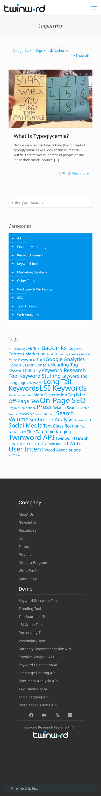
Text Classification (61, 426)
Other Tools (26, 280)
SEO (20, 297)
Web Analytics (28, 314)
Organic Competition (22, 408)
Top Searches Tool (34, 617)
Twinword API (31, 437)
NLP (80, 394)
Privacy (25, 555)
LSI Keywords (63, 388)
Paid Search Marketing (34, 289)
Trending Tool (30, 609)
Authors (60, 50)
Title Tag (35, 431)
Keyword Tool (27, 263)
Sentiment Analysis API (38, 681)
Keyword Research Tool (38, 601)
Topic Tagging (57, 431)
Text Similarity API (34, 689)
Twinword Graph (72, 438)
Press (44, 407)
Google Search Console (29, 365)
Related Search (66, 407)
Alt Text (34, 348)
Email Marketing (57, 354)
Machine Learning (21, 395)
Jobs (22, 539)
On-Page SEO (63, 400)
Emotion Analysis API (36, 657)
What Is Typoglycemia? (41, 135)
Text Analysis (27, 306)
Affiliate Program (33, 563)
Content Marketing (32, 246)
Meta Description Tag (54, 395)
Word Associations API (38, 705)
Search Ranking (45, 414)
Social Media (25, 425)
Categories (20, 50)
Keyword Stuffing (40, 375)
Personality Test (32, 633)
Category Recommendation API (45, 649)
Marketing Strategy (32, 272)
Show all (82, 55)
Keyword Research (31, 255)
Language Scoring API (37, 673)
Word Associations (62, 450)
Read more (80, 173)
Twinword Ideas (27, 443)
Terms (24, 547)
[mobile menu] (94, 7)
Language (17, 382)
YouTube (14, 455)
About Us (26, 514)
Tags (39, 50)
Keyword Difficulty (25, 370)
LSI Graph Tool (31, 625)
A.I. (19, 238)
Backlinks (54, 348)
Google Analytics (65, 359)
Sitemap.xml (82, 420)
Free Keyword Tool (27, 359)
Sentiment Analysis (51, 419)
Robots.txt (26, 414)
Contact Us (28, 579)
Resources (27, 530)
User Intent (26, 449)
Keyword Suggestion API (39, 665)
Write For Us (29, 571)
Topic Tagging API (34, 697)
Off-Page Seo (24, 401)
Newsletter (28, 522)
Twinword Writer (65, 443)
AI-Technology (18, 349)
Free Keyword (79, 354)
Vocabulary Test (32, 641)
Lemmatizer (34, 383)
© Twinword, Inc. (24, 788)
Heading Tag (64, 365)
